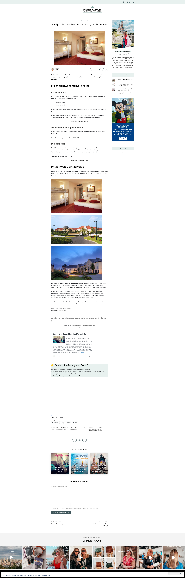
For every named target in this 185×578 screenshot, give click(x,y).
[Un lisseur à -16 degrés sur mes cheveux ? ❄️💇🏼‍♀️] (174, 557)
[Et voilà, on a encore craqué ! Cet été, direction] (11, 557)
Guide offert (99, 2)
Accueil (53, 2)
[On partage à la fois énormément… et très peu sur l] (57, 557)
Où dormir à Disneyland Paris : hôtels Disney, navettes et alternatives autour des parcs (96, 429)
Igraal (78, 325)
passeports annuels (60, 310)
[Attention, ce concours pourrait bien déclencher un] (104, 557)
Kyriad (83, 325)
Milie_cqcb (94, 540)
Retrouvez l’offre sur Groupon (79, 121)
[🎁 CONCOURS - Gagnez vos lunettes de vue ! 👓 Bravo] (150, 557)
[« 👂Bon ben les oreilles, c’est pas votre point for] (127, 557)
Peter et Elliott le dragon (57, 524)
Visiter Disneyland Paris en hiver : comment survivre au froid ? (126, 80)
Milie (56, 70)
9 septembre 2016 (80, 28)
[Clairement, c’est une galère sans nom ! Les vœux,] (81, 557)
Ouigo (80, 327)
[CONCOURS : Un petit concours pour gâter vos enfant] (34, 557)
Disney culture (78, 2)
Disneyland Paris (64, 2)
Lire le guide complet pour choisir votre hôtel (66, 376)
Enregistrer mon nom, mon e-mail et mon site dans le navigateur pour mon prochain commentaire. (76, 508)
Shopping (89, 2)
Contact (109, 2)
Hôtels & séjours (86, 21)
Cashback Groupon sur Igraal (79, 160)
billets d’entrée (67, 308)
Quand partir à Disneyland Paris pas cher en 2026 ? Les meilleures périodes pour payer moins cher (126, 91)
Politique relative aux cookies (44, 575)
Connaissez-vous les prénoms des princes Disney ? (125, 84)
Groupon (74, 325)
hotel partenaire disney (58, 436)
